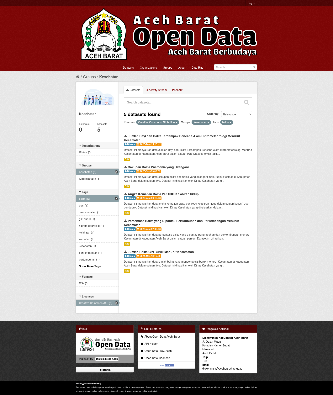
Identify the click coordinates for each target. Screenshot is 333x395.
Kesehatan (109, 76)
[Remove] (176, 122)
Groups (167, 67)
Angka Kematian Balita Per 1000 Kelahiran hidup (163, 194)
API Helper (151, 343)
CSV (127, 159)
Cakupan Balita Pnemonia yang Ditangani (158, 167)
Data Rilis (198, 67)
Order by (213, 114)
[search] (246, 102)
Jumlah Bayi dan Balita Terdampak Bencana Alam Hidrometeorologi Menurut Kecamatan (182, 138)
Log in (251, 3)
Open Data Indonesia (157, 358)
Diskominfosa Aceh (107, 359)
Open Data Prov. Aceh (158, 351)
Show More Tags (90, 266)
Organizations (148, 67)
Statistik (105, 369)
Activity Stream (157, 90)
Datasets (128, 67)
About (181, 67)
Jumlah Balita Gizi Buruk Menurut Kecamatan (161, 252)
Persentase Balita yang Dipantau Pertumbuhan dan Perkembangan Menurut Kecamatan (181, 223)
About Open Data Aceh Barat (162, 336)
